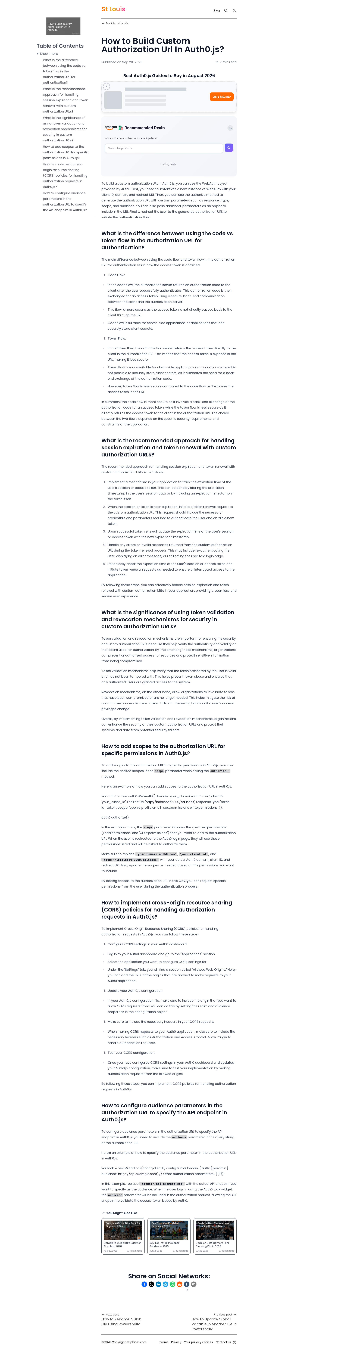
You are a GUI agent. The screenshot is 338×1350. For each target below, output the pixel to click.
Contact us (223, 1342)
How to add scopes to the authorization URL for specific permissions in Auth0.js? (66, 152)
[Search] (226, 10)
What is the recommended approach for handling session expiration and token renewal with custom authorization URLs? (65, 100)
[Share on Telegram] (165, 1284)
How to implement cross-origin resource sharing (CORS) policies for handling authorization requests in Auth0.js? (65, 175)
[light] (234, 10)
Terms (163, 1342)
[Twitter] (234, 1342)
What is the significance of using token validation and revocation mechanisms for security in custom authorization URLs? (65, 129)
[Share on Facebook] (144, 1284)
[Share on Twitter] (151, 1284)
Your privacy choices (198, 1342)
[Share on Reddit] (179, 1284)
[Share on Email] (193, 1284)
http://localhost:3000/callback (170, 802)
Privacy (176, 1342)
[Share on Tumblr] (186, 1284)
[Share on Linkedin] (158, 1284)
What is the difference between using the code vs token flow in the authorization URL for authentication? (64, 71)
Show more (49, 53)
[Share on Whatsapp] (172, 1284)
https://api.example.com (137, 1174)
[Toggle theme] (230, 128)
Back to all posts (117, 23)
